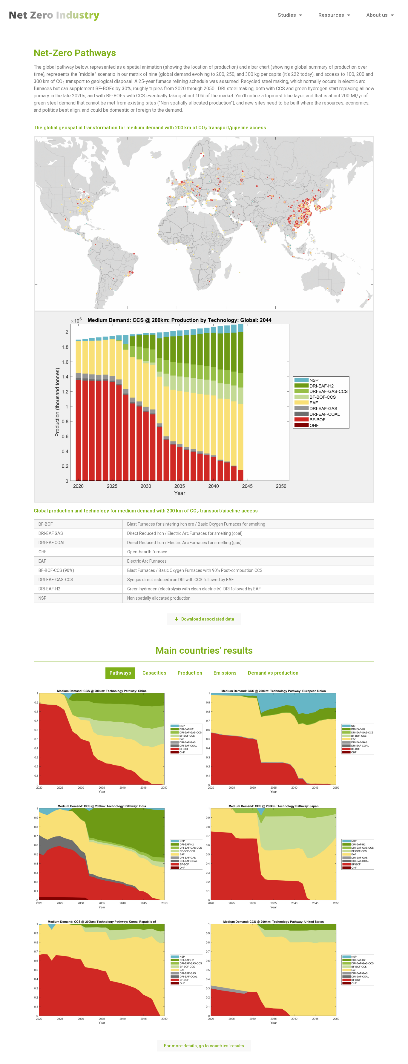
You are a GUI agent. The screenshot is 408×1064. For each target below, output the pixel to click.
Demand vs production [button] (273, 673)
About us (377, 15)
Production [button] (190, 673)
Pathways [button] (120, 673)
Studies (287, 15)
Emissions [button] (225, 673)
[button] (204, 1045)
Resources (331, 15)
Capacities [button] (154, 673)
